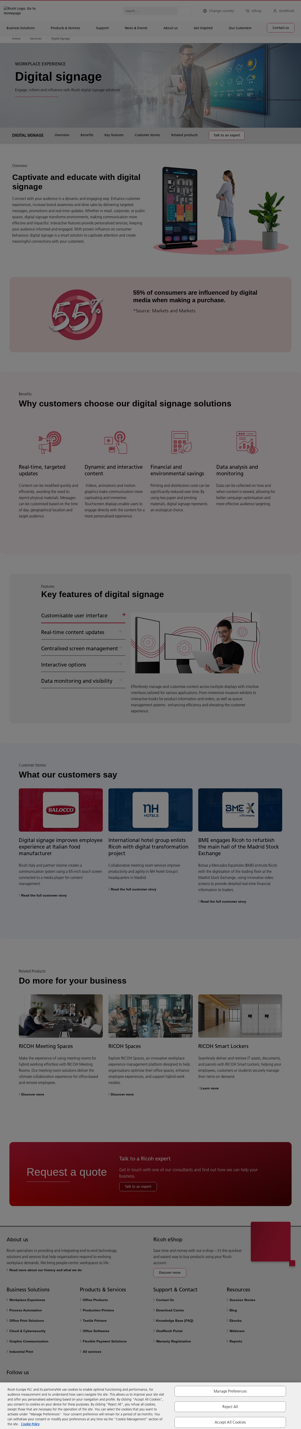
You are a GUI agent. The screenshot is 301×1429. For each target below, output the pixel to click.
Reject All (230, 1406)
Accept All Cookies (230, 1422)
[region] (150, 1405)
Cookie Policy (30, 1424)
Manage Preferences (230, 1391)
